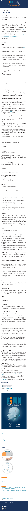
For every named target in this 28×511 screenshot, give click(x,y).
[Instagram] (5, 506)
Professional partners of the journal (6, 433)
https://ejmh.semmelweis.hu (5, 41)
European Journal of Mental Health (14, 5)
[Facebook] (4, 506)
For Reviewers (3, 442)
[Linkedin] (2, 506)
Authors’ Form (23, 29)
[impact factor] (6, 390)
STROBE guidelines (12, 111)
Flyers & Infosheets (4, 480)
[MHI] (4, 509)
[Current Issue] (13, 428)
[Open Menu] (1, 1)
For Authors (3, 440)
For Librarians (3, 441)
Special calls (3, 481)
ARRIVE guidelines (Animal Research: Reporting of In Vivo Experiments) (12, 36)
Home (2, 10)
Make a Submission (5, 382)
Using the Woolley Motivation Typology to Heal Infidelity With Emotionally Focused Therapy (13, 490)
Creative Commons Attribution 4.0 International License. (13, 374)
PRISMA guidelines (22, 120)
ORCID (15, 197)
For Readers (3, 439)
